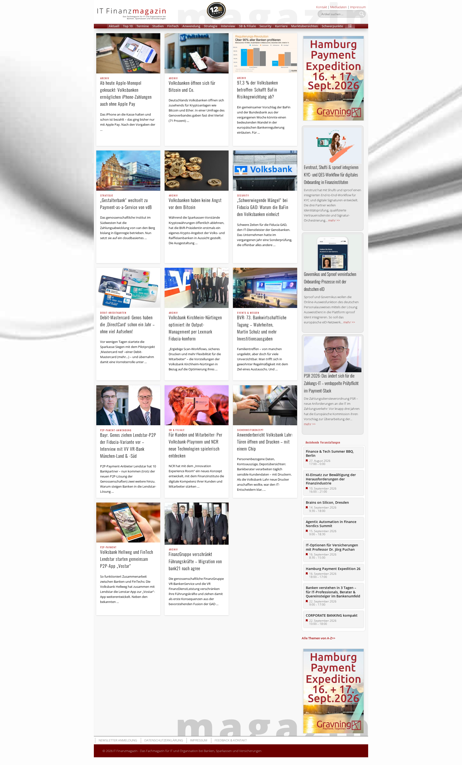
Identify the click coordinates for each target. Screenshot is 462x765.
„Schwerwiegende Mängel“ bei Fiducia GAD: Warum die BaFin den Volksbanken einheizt (262, 206)
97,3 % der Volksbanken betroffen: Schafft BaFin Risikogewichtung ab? (257, 88)
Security (265, 26)
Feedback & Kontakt (231, 740)
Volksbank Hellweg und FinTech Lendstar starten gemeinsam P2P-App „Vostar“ (126, 557)
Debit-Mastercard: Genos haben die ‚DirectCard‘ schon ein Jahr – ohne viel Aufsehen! (127, 323)
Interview (228, 26)
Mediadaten (338, 7)
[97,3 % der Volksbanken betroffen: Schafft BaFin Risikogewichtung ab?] (265, 53)
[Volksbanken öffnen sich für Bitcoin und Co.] (197, 53)
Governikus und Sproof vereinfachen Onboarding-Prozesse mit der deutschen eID (330, 281)
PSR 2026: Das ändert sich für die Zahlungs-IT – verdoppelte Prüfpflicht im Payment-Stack (331, 383)
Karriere (281, 26)
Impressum (358, 7)
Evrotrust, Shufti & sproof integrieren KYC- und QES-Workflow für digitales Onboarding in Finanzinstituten (331, 174)
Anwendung (191, 26)
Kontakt (321, 7)
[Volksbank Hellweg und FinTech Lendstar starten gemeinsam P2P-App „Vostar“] (128, 523)
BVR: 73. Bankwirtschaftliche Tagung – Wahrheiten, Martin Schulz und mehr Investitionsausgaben (262, 326)
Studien (158, 26)
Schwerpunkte (332, 26)
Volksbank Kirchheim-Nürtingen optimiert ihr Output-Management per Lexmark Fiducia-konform (195, 326)
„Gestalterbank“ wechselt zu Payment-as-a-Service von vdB (126, 202)
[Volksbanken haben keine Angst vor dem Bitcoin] (197, 170)
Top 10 (128, 26)
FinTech (173, 26)
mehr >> (334, 220)
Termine (142, 26)
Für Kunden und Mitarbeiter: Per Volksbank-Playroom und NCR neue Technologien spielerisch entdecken (195, 444)
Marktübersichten (304, 26)
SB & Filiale (247, 26)
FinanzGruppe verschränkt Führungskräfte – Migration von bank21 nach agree (195, 560)
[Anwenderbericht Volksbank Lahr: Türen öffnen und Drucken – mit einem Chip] (265, 405)
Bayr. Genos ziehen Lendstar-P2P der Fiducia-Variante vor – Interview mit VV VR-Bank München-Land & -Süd (128, 444)
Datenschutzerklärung (163, 740)
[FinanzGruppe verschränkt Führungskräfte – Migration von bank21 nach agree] (197, 524)
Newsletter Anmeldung (118, 740)
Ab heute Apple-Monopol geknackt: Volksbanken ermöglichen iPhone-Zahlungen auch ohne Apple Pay (126, 92)
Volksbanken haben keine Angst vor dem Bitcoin (195, 202)
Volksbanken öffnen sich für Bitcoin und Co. (192, 85)
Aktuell (114, 26)
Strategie (210, 26)
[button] (350, 26)
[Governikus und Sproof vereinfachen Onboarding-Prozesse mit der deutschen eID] (332, 253)
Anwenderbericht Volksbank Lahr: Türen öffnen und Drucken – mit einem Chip (265, 440)
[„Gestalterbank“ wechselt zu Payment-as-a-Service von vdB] (128, 170)
